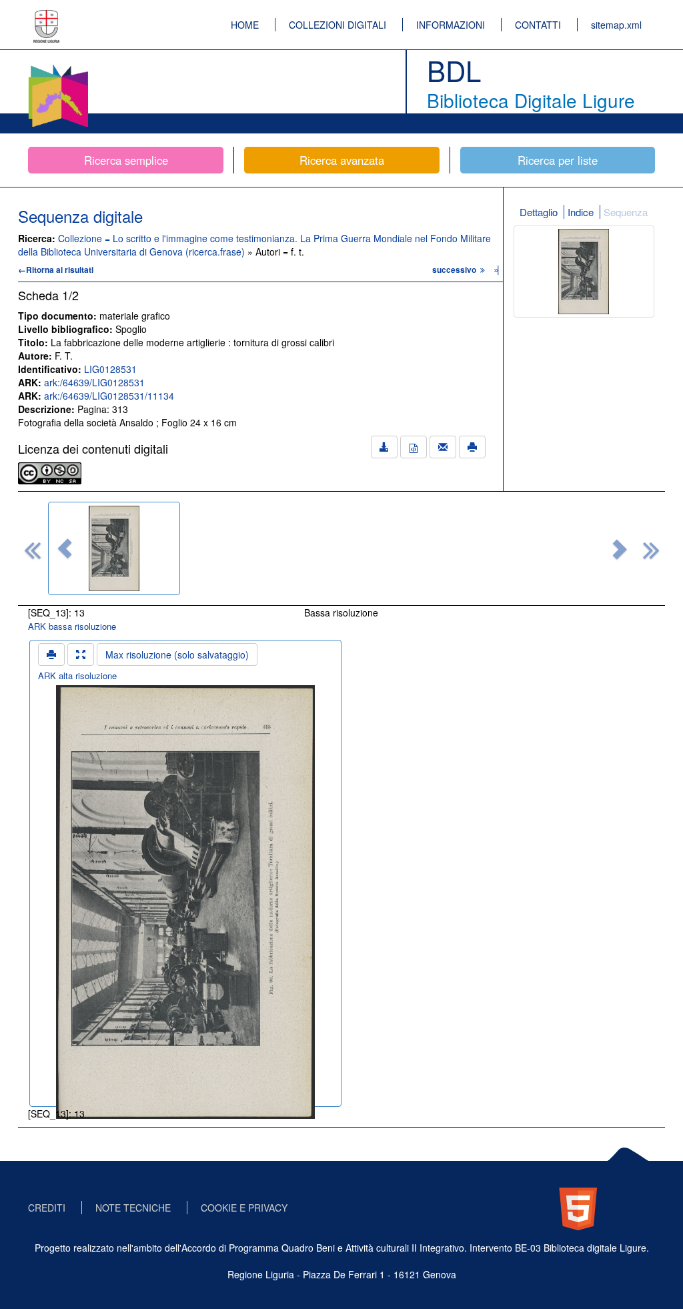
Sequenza (626, 212)
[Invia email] (443, 447)
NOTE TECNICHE (133, 1207)
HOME (245, 24)
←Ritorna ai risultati (55, 270)
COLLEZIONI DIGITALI (337, 24)
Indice (581, 212)
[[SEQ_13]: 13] (114, 548)
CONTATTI (538, 24)
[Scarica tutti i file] (384, 447)
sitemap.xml (616, 24)
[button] (64, 548)
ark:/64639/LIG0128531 (94, 382)
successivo (455, 270)
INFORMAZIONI (450, 24)
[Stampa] (472, 447)
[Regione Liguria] (46, 16)
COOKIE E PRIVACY (244, 1207)
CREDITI (46, 1207)
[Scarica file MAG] (413, 447)
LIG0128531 (110, 369)
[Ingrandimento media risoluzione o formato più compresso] (80, 654)
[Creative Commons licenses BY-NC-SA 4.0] (49, 471)
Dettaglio (539, 212)
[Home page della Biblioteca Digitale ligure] (58, 66)
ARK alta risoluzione (77, 675)
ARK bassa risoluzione (72, 626)
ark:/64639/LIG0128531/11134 (109, 395)
